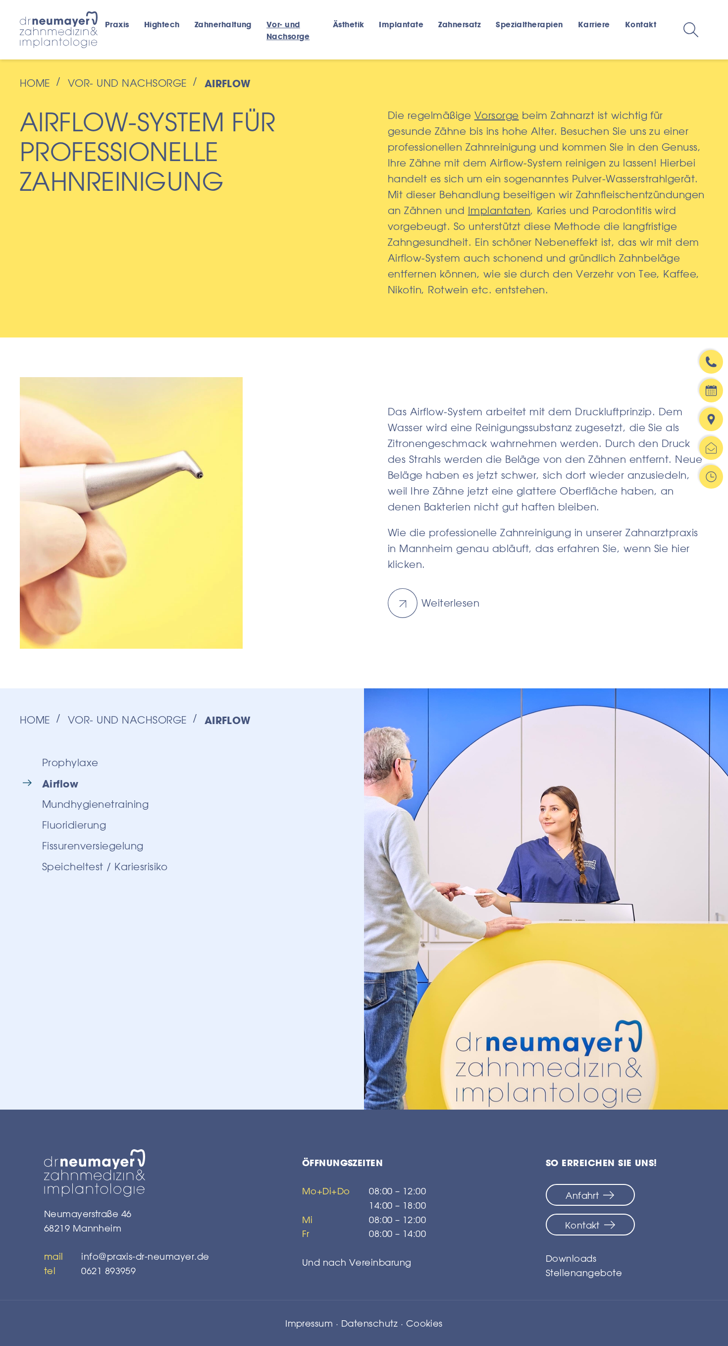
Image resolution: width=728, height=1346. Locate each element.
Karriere (594, 24)
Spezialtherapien (529, 24)
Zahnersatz (459, 24)
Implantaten (499, 210)
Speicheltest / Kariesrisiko (105, 866)
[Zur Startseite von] (59, 29)
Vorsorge (496, 115)
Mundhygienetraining (95, 804)
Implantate (401, 24)
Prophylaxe (70, 762)
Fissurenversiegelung (93, 846)
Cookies (424, 1323)
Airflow (60, 783)
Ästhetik (348, 24)
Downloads (571, 1258)
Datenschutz (369, 1323)
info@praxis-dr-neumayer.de (145, 1256)
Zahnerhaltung (223, 24)
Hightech (162, 24)
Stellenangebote (584, 1272)
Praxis (117, 24)
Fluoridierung (74, 825)
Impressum (309, 1323)
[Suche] (691, 30)
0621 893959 (108, 1270)
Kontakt (640, 24)
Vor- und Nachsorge (288, 30)
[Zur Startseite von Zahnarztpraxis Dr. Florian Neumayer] (126, 1173)
